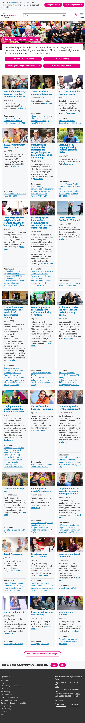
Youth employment (14, 612)
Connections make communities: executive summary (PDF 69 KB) (13, 370)
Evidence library (62, 59)
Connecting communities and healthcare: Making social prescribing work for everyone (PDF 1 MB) (14, 587)
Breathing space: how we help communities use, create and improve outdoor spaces (41, 223)
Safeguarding (6, 706)
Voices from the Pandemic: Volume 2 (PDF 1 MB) (70, 284)
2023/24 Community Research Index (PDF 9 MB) (70, 121)
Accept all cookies (53, 5)
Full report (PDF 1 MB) (40, 643)
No (63, 665)
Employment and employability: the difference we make (14, 409)
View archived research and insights (42, 654)
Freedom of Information (9, 697)
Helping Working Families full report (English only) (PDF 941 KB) (69, 193)
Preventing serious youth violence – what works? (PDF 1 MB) (69, 641)
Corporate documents (9, 700)
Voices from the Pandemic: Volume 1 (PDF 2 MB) (42, 465)
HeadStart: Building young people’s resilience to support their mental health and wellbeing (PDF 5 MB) (42, 527)
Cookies (4, 712)
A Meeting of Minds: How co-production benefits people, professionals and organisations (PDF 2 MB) (69, 528)
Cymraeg (74, 704)
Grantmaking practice (61, 66)
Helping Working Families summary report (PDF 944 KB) (69, 186)
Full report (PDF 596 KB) (13, 643)
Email (57, 687)
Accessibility (5, 692)
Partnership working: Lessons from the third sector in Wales (15, 94)
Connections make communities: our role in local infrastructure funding (13, 313)
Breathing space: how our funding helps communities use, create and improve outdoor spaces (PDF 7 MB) (41, 281)
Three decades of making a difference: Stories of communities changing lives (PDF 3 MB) (42, 119)
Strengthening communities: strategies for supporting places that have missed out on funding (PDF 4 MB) (42, 191)
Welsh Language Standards (11, 686)
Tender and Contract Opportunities (13, 703)
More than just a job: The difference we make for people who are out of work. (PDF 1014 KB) (14, 451)
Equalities (4, 689)
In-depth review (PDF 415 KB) (69, 589)
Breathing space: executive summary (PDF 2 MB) (42, 272)
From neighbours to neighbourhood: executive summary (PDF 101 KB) (14, 273)
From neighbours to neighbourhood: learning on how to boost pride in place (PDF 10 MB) (14, 282)
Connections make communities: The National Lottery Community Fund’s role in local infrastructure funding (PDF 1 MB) (15, 380)
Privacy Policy (6, 709)
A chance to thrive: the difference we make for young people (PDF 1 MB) (69, 382)
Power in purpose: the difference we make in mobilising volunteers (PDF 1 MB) (42, 381)
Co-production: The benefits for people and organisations (69, 491)
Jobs (2, 683)
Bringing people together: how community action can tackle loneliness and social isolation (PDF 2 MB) (42, 587)
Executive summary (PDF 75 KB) (41, 374)
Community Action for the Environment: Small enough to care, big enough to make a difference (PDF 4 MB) (70, 462)
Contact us (5, 680)
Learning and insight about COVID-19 (23, 66)
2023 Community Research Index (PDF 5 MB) (15, 194)
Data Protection (6, 694)
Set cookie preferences (73, 5)
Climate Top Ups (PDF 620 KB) (14, 531)
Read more (21, 108)
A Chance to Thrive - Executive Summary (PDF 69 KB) (69, 375)
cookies (15, 2)
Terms (3, 714)
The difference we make (23, 59)
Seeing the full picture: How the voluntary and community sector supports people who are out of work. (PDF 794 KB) (14, 462)
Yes (55, 665)
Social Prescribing (13, 554)
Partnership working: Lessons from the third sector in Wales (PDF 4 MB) (14, 120)
